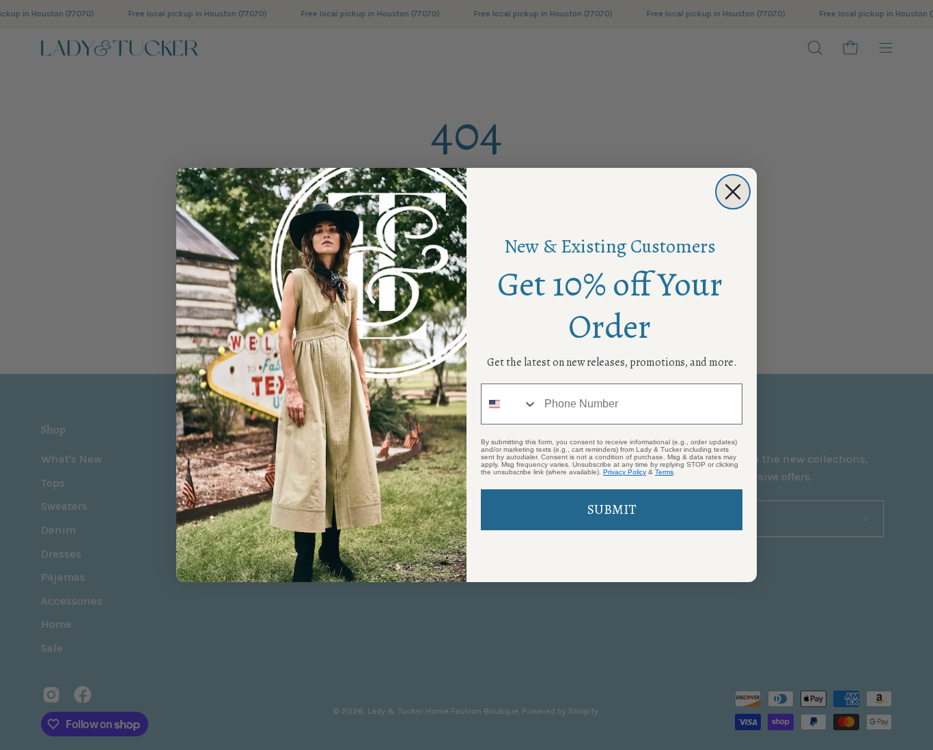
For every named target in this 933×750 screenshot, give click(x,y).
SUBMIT (612, 509)
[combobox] (510, 404)
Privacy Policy (624, 472)
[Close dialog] (733, 192)
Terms (664, 472)
